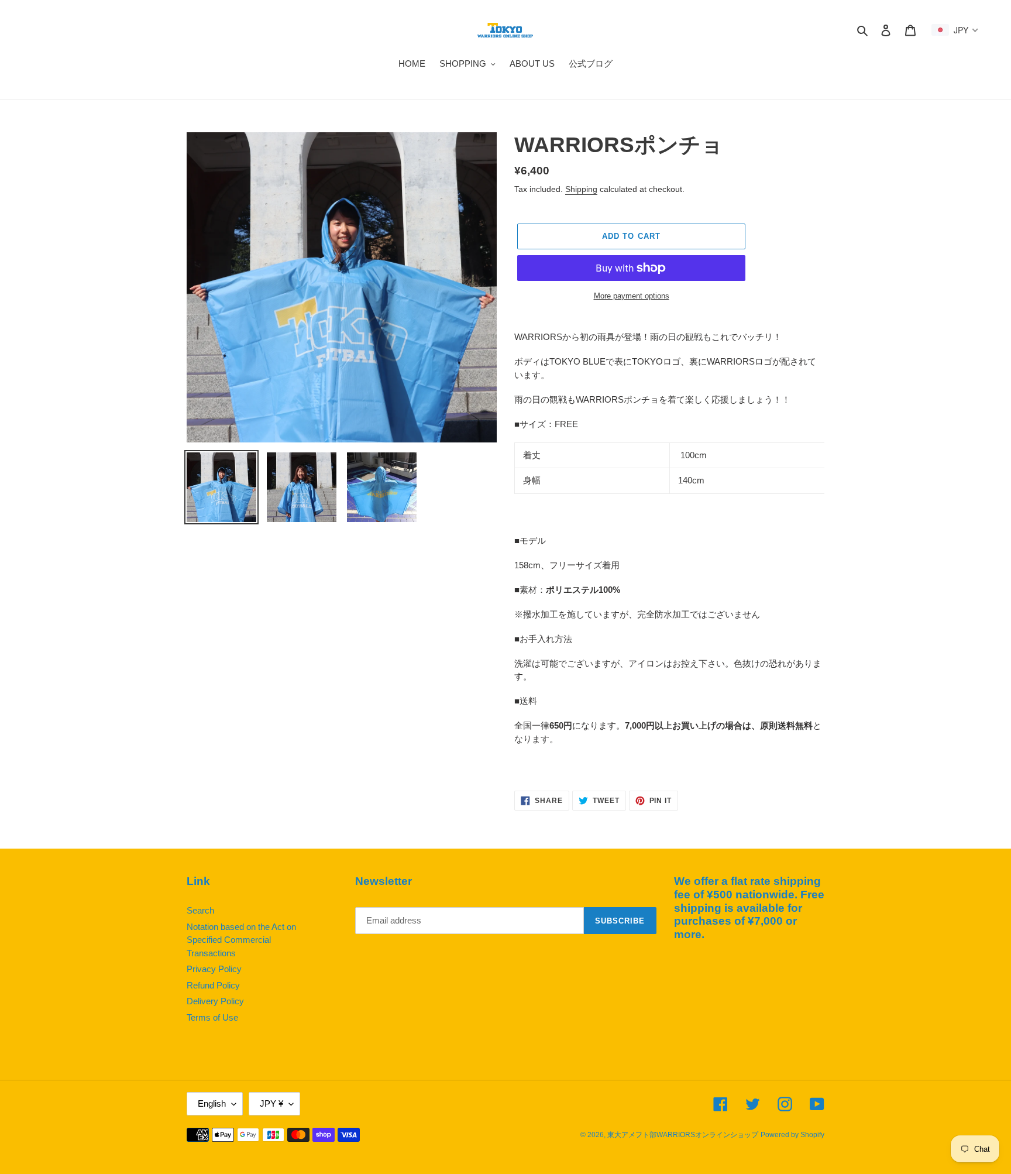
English (212, 1103)
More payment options (631, 295)
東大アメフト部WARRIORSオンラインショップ (682, 1135)
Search (200, 910)
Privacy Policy (214, 969)
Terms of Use (212, 1017)
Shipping (581, 189)
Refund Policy (213, 985)
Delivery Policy (215, 1001)
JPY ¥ (271, 1103)
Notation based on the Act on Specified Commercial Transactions (241, 940)
